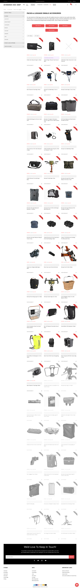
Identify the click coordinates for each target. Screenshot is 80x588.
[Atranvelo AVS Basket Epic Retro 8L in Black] (51, 431)
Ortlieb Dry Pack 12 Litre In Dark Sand (34, 444)
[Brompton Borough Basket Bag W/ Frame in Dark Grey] (68, 460)
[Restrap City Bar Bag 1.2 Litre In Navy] (68, 76)
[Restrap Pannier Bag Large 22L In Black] (34, 283)
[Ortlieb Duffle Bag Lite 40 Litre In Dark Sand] (34, 105)
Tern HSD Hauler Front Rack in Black (68, 533)
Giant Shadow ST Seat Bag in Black (33, 385)
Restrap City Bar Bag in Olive (49, 178)
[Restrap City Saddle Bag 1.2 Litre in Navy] (51, 76)
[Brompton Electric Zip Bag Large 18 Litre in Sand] (51, 401)
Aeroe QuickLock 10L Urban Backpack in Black (34, 149)
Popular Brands (54, 5)
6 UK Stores (5, 1)
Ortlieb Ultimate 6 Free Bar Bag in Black (33, 179)
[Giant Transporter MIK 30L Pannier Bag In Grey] (68, 342)
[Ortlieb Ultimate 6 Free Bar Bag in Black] (34, 164)
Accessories (46, 4)
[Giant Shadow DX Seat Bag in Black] (34, 76)
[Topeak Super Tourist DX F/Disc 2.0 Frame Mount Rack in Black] (34, 519)
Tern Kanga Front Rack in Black (50, 533)
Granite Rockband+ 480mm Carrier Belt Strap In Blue (33, 416)
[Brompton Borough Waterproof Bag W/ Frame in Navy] (34, 224)
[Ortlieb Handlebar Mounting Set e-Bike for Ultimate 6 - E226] (51, 135)
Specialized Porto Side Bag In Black (68, 503)
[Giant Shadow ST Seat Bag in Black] (34, 372)
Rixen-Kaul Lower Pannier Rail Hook (51, 267)
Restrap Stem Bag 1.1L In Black (67, 385)
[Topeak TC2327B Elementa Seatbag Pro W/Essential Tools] (68, 224)
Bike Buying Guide (35, 580)
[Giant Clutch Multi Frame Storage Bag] (51, 342)
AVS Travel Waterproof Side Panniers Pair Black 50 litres (68, 120)
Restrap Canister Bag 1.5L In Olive (50, 296)
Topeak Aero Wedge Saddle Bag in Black (33, 268)
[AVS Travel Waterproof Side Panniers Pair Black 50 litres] (68, 105)
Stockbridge (6, 577)
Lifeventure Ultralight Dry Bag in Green (51, 503)
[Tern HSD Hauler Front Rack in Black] (68, 519)
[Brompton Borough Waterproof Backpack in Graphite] (34, 194)
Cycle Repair (34, 572)
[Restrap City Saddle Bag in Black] (68, 135)
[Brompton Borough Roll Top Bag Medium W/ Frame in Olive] (68, 164)
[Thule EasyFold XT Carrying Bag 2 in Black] (68, 431)
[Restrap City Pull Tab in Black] (68, 253)
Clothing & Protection (33, 5)
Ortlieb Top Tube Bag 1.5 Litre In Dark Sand (68, 416)
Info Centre (34, 575)
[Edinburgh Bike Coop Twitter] (38, 560)
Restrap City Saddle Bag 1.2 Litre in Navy (50, 90)
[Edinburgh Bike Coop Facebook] (34, 560)
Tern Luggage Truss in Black (32, 474)
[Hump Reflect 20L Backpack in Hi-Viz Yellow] (34, 342)
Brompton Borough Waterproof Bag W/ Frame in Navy (34, 238)
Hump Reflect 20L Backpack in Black (68, 326)
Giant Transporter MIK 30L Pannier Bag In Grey (68, 357)
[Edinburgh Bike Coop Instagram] (41, 560)
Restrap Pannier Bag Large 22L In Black (34, 296)
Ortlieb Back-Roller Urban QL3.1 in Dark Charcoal (68, 61)
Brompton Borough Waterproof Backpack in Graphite (33, 209)
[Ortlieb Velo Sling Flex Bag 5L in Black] (34, 46)
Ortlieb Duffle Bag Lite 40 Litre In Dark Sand (34, 120)
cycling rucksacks (59, 18)
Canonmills (6, 574)
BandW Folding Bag (30, 503)
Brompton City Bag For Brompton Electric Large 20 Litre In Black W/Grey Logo (51, 120)
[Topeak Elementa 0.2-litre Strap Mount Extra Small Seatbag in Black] (51, 224)
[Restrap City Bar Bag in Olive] (51, 164)
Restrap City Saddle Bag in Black (67, 148)
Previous (21, 1)
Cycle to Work (64, 574)
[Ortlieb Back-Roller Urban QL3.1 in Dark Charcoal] (68, 46)
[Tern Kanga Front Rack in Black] (51, 519)
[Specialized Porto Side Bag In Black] (68, 490)
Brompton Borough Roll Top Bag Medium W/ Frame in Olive (67, 179)
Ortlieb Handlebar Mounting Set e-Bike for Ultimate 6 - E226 (51, 149)
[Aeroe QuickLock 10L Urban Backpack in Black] (34, 135)
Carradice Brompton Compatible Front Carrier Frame (51, 386)
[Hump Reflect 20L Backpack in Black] (68, 312)
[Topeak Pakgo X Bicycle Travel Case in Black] (51, 46)
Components (39, 4)
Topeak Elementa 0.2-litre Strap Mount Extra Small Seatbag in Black (51, 238)
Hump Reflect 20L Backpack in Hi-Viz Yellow (34, 357)
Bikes (24, 4)
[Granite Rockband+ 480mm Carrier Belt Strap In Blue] (34, 401)
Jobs (33, 574)
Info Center (70, 1)
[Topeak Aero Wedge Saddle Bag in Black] (34, 253)
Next (58, 1)
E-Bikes (27, 5)
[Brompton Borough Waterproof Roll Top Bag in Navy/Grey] (68, 194)
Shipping (74, 1)
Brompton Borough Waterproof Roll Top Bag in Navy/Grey (68, 209)
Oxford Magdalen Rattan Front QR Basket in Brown (67, 297)
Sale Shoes (65, 25)
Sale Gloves (38, 25)
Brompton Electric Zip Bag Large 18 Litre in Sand (51, 416)
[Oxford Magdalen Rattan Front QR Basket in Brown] (68, 283)
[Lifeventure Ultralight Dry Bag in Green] (51, 490)
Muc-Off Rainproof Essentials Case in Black (51, 327)
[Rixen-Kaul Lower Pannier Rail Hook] (51, 253)
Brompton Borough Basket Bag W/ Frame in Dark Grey (67, 475)
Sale (50, 4)
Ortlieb (52, 20)
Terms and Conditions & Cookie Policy (69, 575)
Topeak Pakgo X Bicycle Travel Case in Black (51, 61)
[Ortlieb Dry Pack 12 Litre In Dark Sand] (34, 431)
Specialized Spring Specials (40, 1)
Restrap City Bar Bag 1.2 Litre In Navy (68, 89)
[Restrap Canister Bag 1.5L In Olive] (51, 283)
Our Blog (33, 577)
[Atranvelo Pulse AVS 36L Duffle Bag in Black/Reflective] (51, 194)
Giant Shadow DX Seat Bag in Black (33, 89)
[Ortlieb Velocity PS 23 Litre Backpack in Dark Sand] (51, 460)
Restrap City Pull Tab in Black (66, 267)
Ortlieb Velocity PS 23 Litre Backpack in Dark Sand (51, 475)
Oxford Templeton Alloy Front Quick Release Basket (34, 327)
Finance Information (66, 572)
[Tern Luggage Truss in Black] (34, 460)
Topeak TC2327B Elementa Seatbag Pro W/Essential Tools (68, 238)
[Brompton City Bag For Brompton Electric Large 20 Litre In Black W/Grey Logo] (51, 105)
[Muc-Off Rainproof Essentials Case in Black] (51, 312)
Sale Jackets (51, 25)
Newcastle (6, 575)
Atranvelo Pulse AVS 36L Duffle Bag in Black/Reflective (51, 209)
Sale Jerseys (51, 30)
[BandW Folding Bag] (34, 490)
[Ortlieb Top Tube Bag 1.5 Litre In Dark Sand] (68, 401)
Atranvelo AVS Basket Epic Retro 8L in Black (51, 445)
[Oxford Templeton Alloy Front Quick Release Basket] (34, 312)
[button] (77, 585)
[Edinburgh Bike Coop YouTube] (45, 560)
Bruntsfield (6, 572)
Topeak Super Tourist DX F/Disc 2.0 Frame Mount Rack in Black (33, 534)
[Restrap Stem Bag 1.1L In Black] (68, 372)
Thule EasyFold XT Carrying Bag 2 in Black (68, 445)
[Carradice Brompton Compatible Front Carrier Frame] (51, 372)
